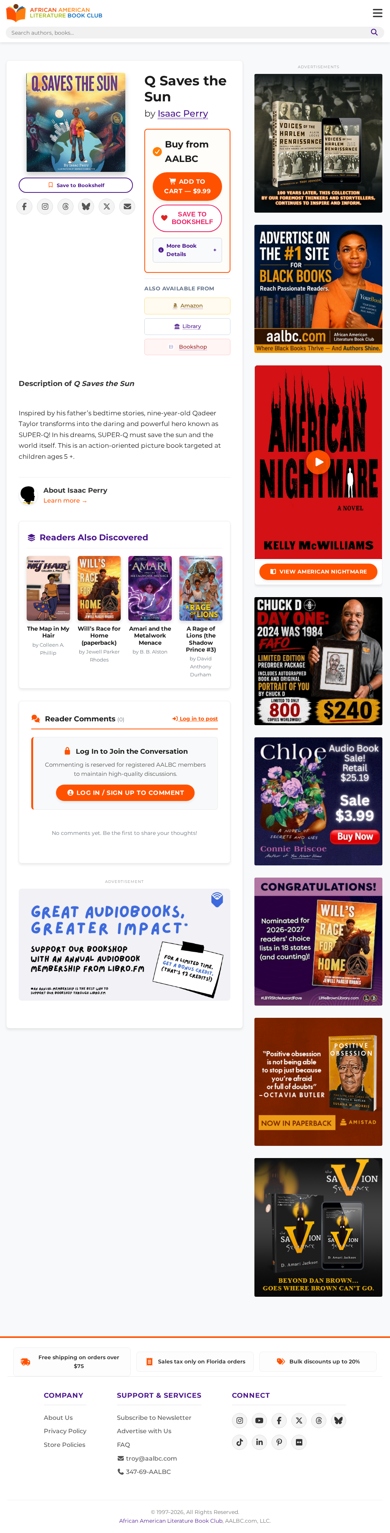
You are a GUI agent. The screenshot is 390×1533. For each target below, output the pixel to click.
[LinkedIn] (259, 1442)
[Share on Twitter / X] (107, 207)
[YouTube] (259, 1420)
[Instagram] (239, 1420)
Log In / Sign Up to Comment (129, 792)
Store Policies (64, 1444)
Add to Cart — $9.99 (187, 186)
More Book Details (181, 250)
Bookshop (193, 347)
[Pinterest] (279, 1442)
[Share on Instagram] (45, 207)
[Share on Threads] (66, 207)
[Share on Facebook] (24, 207)
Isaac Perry (183, 113)
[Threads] (318, 1420)
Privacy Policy (65, 1431)
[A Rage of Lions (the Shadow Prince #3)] (201, 590)
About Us (58, 1417)
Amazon (192, 306)
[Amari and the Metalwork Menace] (150, 590)
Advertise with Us (144, 1431)
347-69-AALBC (148, 1471)
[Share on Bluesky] (86, 207)
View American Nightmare (323, 571)
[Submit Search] (373, 33)
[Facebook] (279, 1420)
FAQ (123, 1444)
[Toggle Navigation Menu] (377, 13)
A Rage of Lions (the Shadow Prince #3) (201, 639)
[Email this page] (127, 207)
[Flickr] (299, 1442)
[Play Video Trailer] (318, 462)
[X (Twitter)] (299, 1420)
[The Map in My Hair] (48, 590)
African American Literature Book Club (170, 1520)
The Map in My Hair (48, 632)
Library (191, 326)
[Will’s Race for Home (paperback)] (99, 590)
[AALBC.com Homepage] (54, 13)
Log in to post (198, 719)
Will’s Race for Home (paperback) (99, 635)
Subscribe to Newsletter (154, 1417)
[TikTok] (239, 1442)
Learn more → (65, 500)
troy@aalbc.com (151, 1458)
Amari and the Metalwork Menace (150, 635)
